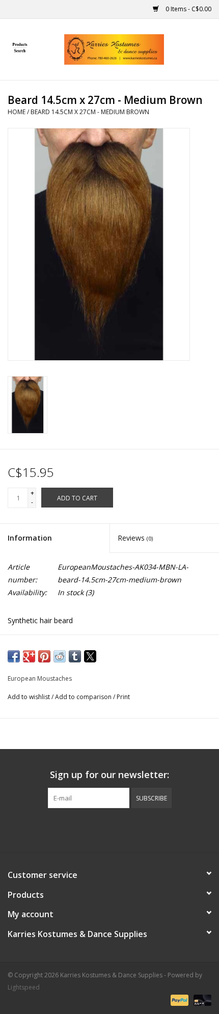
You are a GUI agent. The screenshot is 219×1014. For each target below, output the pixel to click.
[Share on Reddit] (59, 656)
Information (30, 538)
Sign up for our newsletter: (109, 774)
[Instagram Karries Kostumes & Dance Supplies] (146, 829)
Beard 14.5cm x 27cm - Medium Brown (90, 112)
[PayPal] (178, 1000)
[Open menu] (20, 47)
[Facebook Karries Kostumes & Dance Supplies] (73, 829)
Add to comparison (84, 696)
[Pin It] (44, 656)
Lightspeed (24, 987)
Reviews (135, 538)
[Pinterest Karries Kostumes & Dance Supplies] (109, 829)
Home (16, 112)
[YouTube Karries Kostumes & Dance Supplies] (128, 829)
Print (123, 696)
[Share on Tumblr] (75, 656)
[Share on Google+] (29, 656)
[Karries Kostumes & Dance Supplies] (129, 49)
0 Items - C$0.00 (187, 9)
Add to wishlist (29, 696)
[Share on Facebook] (14, 656)
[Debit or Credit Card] (200, 1000)
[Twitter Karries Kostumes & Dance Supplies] (91, 829)
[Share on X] (90, 656)
